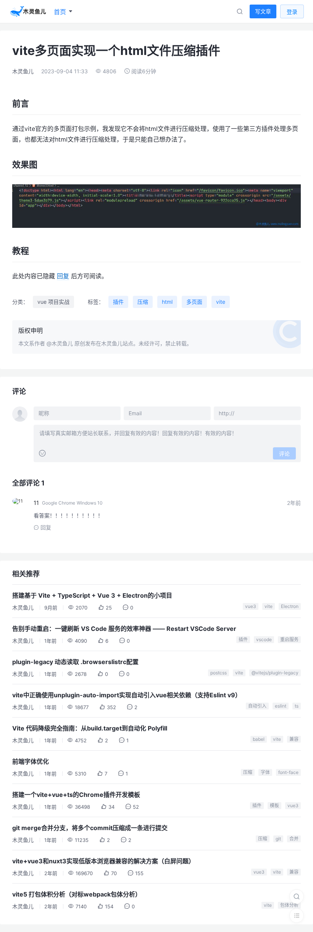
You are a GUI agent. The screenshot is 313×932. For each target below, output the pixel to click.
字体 (265, 772)
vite (220, 301)
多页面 (194, 301)
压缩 (142, 301)
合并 (293, 839)
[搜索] (296, 896)
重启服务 (289, 639)
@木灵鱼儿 (60, 343)
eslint (280, 706)
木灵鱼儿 (23, 71)
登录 (292, 11)
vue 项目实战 (53, 301)
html (167, 301)
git (278, 839)
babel (259, 739)
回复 (63, 276)
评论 (284, 453)
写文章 (263, 11)
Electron (289, 606)
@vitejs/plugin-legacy (275, 673)
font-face (288, 772)
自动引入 (257, 706)
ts (296, 706)
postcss (218, 673)
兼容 (293, 739)
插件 (118, 301)
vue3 (250, 606)
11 (36, 502)
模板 (274, 805)
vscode (264, 639)
